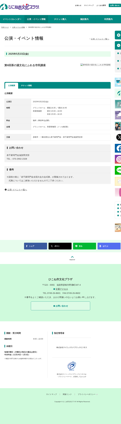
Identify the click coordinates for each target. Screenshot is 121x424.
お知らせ (78, 5)
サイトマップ (89, 5)
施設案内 (84, 19)
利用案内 (108, 19)
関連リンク (67, 394)
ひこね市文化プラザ (19, 7)
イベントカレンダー (12, 19)
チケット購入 (60, 19)
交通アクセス (62, 289)
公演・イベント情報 (36, 19)
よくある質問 (101, 5)
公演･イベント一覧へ (100, 39)
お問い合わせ (115, 5)
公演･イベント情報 (18, 27)
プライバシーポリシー (86, 394)
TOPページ (5, 27)
